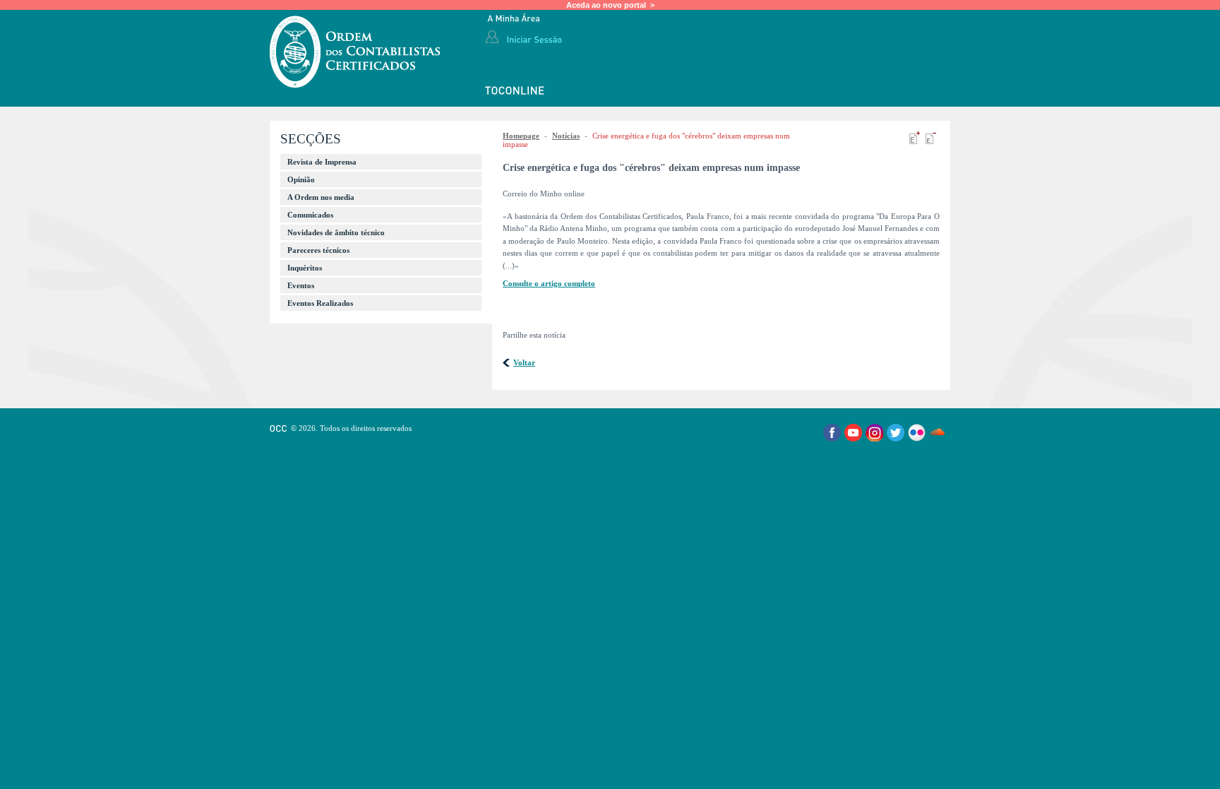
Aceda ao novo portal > (610, 5)
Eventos (300, 285)
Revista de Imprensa (322, 162)
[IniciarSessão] (534, 39)
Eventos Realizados (320, 303)
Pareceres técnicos (318, 250)
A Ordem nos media (320, 197)
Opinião (301, 179)
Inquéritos (304, 267)
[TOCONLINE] (515, 91)
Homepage (521, 135)
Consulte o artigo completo (549, 283)
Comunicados (310, 214)
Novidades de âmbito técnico (336, 232)
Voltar (524, 362)
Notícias (566, 135)
